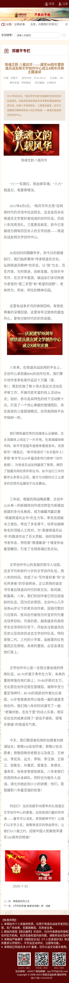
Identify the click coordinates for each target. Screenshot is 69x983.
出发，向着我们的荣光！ (36, 24)
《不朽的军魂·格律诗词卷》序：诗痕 (31, 906)
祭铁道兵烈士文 (21, 901)
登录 (51, 3)
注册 (65, 3)
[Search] (64, 35)
